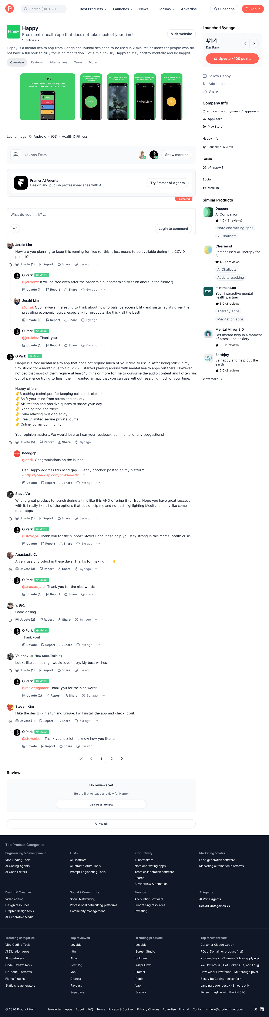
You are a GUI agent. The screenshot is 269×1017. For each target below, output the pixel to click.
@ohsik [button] (28, 307)
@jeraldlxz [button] (30, 282)
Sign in (254, 9)
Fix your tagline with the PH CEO (223, 992)
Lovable (75, 944)
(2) (27, 619)
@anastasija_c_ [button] (34, 586)
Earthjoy (222, 355)
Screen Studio (145, 951)
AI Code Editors (16, 872)
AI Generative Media (19, 917)
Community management (87, 911)
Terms (101, 1009)
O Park (27, 275)
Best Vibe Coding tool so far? (221, 978)
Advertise (189, 9)
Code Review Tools (18, 965)
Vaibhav (21, 656)
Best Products (91, 9)
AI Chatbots (226, 236)
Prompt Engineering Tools (87, 872)
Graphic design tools (19, 911)
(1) (27, 264)
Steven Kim (24, 706)
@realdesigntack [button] (35, 688)
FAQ (90, 1009)
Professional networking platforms (93, 905)
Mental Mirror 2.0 (229, 329)
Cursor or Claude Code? (217, 944)
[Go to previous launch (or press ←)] (245, 43)
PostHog (76, 965)
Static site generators (20, 985)
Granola (75, 978)
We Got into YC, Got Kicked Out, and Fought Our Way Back (231, 965)
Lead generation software (217, 860)
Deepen (221, 208)
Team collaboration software (154, 872)
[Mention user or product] (15, 228)
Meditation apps (230, 319)
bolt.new (141, 958)
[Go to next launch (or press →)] (254, 43)
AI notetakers (144, 860)
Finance (140, 892)
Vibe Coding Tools (17, 860)
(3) (27, 569)
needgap (29, 453)
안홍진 (20, 605)
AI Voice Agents (210, 899)
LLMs (74, 853)
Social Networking (82, 899)
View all (101, 824)
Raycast (76, 985)
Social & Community (84, 892)
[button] (92, 62)
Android (40, 136)
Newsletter (54, 1009)
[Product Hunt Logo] (9, 8)
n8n (73, 951)
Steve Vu (22, 493)
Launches (121, 9)
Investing (141, 911)
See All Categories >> (215, 906)
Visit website (181, 34)
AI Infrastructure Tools (85, 866)
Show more (174, 155)
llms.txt (184, 1009)
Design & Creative (18, 892)
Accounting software (149, 899)
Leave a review (101, 804)
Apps (68, 1009)
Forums (165, 9)
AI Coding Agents (17, 866)
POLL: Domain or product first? (222, 951)
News (143, 9)
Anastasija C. (26, 554)
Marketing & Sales (212, 853)
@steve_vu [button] (30, 536)
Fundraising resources (150, 905)
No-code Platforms (18, 972)
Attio (73, 958)
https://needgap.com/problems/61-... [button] (54, 475)
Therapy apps (228, 311)
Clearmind (223, 246)
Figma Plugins (15, 978)
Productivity (143, 853)
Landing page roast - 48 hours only (225, 985)
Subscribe (226, 9)
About (80, 1009)
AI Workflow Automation (151, 884)
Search (139, 878)
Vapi (73, 972)
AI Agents (206, 892)
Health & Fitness (75, 136)
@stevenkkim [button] (33, 738)
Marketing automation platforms (221, 866)
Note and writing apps (235, 228)
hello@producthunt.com (226, 1009)
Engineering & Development (25, 853)
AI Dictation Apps (17, 951)
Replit (139, 978)
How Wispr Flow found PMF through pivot (229, 972)
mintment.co (225, 288)
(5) (27, 442)
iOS (54, 136)
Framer (140, 972)
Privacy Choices (148, 1009)
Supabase (77, 992)
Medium (213, 188)
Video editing (14, 899)
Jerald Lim (23, 245)
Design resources (17, 905)
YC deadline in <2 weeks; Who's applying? (230, 958)
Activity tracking (230, 277)
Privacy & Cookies (121, 1009)
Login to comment (173, 228)
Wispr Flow (143, 965)
